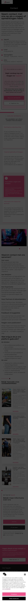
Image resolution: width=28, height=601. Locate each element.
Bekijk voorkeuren (14, 598)
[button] (25, 574)
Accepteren (14, 594)
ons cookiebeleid (6, 589)
